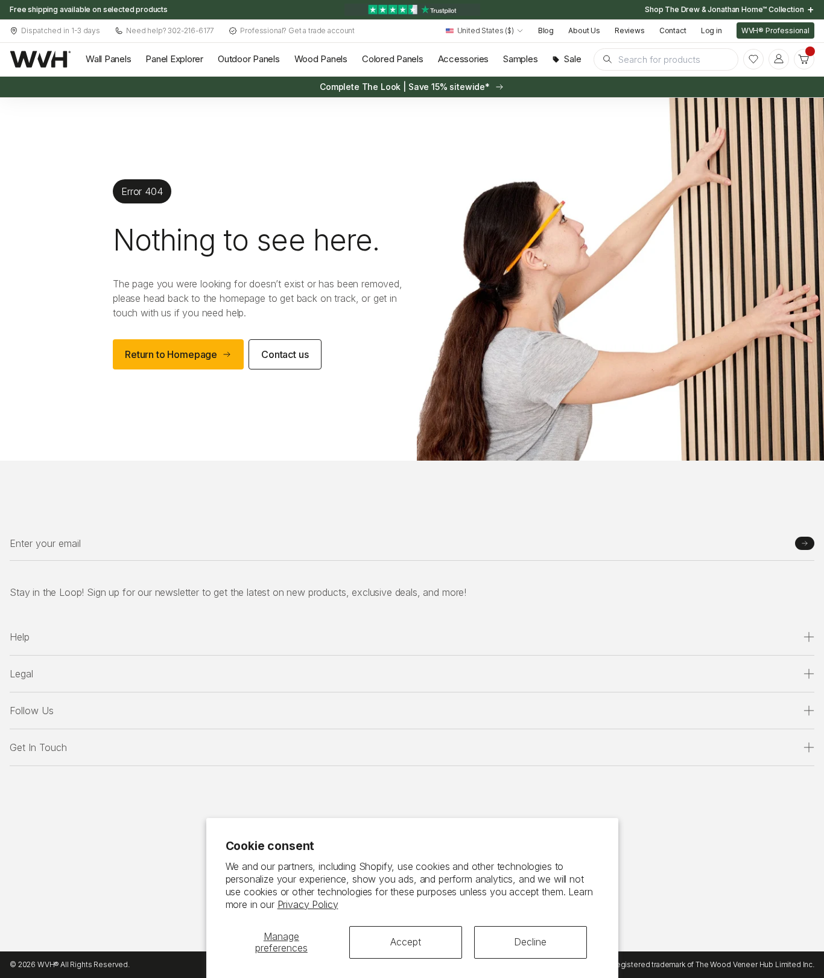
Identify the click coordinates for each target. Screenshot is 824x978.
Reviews (630, 30)
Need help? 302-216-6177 (170, 30)
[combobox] (485, 31)
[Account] (779, 59)
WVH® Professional (775, 30)
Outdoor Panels (249, 59)
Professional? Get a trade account (297, 30)
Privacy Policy (307, 904)
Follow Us (32, 711)
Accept (405, 942)
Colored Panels (392, 59)
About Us (584, 30)
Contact (672, 30)
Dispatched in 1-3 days (60, 30)
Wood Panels (320, 59)
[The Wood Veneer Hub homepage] (40, 59)
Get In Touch (38, 747)
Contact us (284, 354)
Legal (21, 674)
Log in (711, 30)
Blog (546, 30)
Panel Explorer (174, 59)
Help (20, 637)
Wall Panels (108, 59)
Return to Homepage (171, 354)
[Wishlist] (753, 59)
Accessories (463, 59)
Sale (572, 59)
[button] (804, 59)
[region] (412, 9)
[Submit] (804, 543)
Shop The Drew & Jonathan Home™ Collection (725, 9)
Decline (530, 942)
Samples (520, 59)
